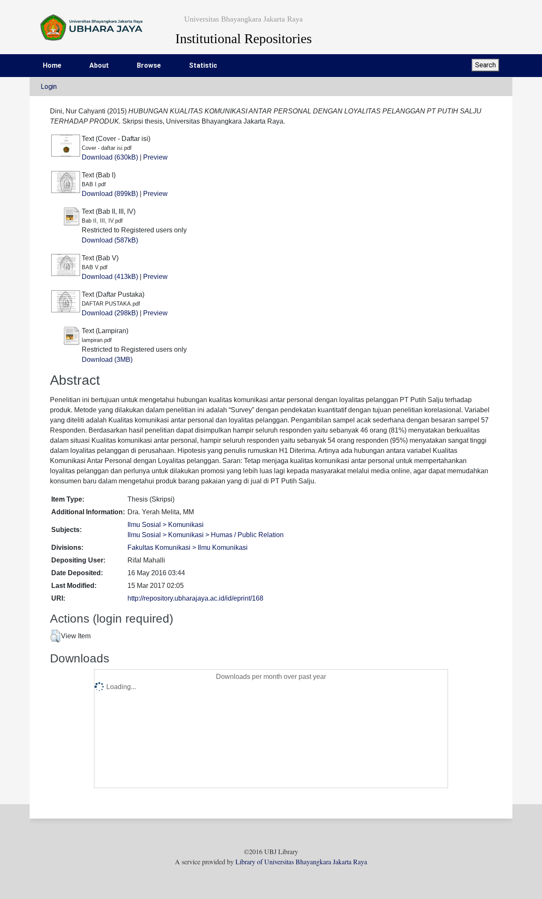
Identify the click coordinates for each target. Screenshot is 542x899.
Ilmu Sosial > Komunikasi (165, 524)
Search (485, 65)
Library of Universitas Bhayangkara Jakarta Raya (301, 861)
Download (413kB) (110, 276)
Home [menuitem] (52, 65)
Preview (155, 157)
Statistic (203, 65)
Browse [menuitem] (149, 65)
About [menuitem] (99, 65)
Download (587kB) (110, 240)
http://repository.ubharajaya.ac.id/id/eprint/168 (195, 598)
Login (49, 87)
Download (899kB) (110, 193)
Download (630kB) (110, 157)
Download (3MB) (107, 359)
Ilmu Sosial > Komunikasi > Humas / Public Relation (205, 534)
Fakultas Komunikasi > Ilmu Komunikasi (187, 547)
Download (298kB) (110, 313)
